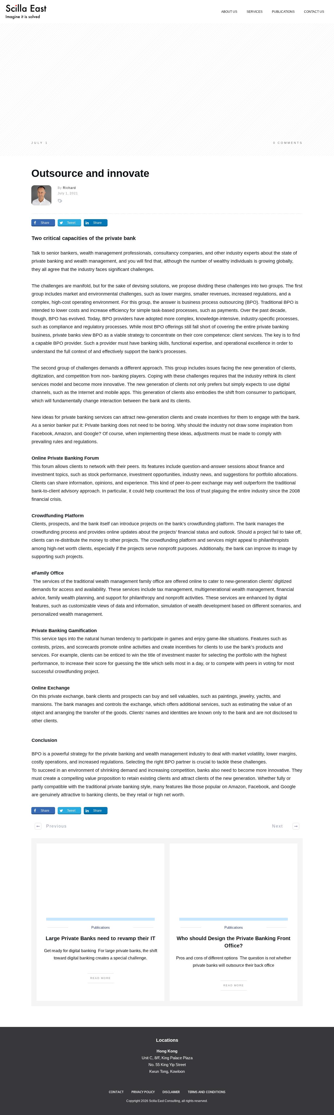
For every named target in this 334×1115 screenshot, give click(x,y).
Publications (100, 927)
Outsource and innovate (90, 173)
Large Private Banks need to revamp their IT (100, 938)
